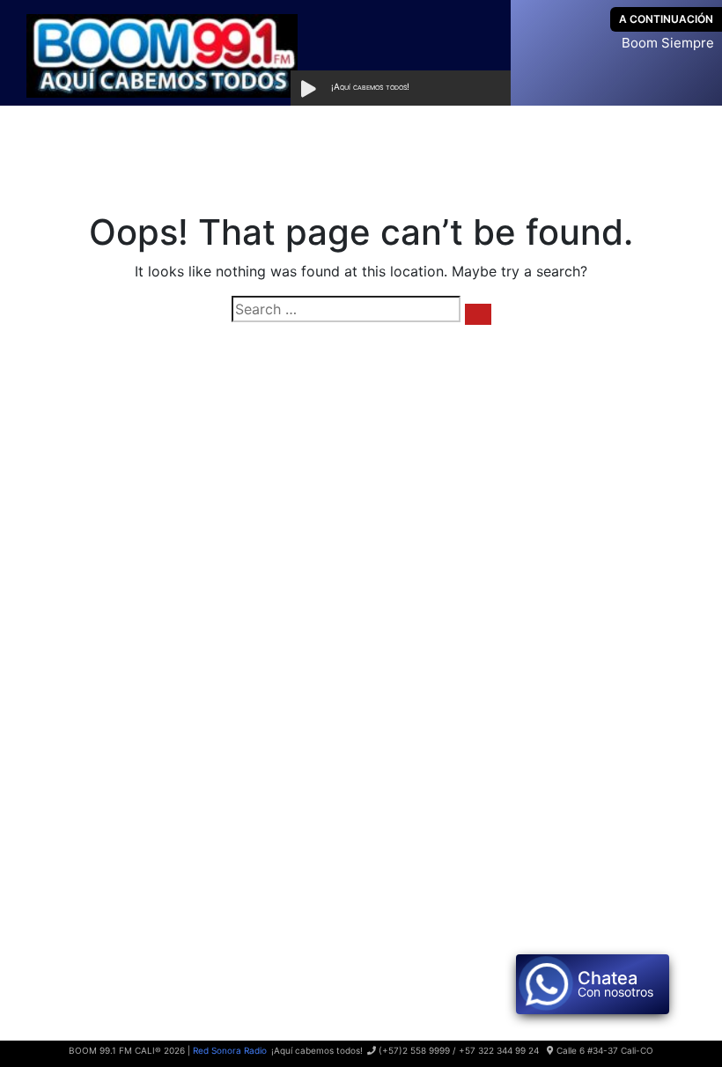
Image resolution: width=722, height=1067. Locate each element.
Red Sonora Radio (230, 1050)
